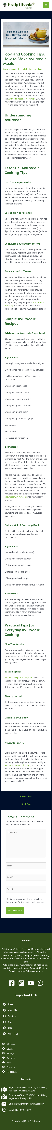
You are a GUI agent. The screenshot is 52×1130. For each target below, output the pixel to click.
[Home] (7, 1004)
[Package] (8, 1053)
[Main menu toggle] (46, 5)
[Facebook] (12, 983)
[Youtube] (31, 983)
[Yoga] (6, 1062)
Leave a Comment (11, 69)
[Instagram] (21, 983)
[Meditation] (9, 1071)
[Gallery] (7, 1048)
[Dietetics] (8, 1067)
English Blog (26, 69)
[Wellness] (8, 1044)
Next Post (26, 804)
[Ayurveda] (8, 1058)
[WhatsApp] (40, 983)
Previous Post (26, 796)
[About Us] (9, 1010)
